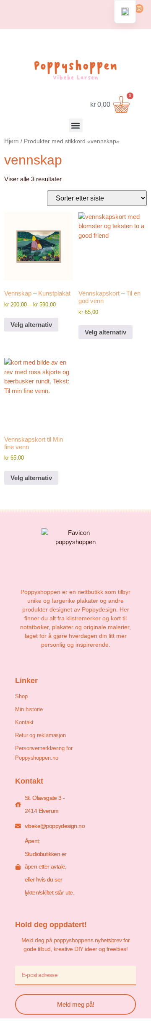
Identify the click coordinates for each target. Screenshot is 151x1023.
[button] (76, 125)
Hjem (11, 140)
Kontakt (24, 722)
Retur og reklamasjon (40, 735)
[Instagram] (139, 8)
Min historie (29, 709)
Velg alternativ (31, 324)
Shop (21, 696)
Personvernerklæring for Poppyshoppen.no (44, 753)
